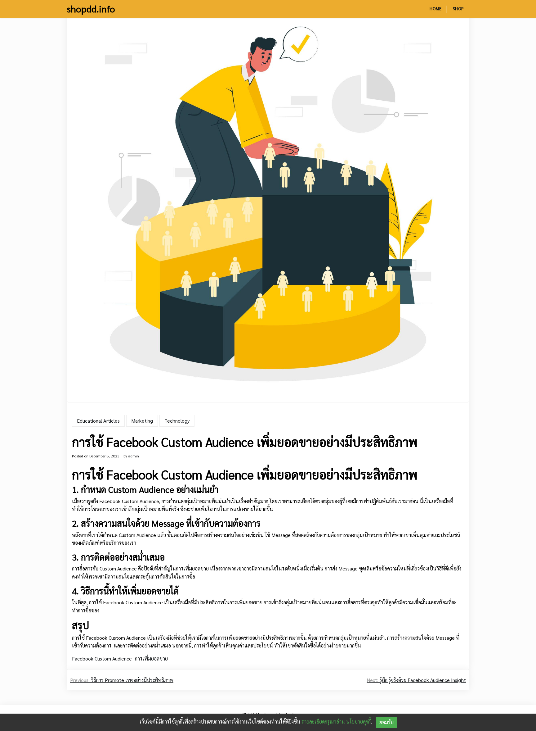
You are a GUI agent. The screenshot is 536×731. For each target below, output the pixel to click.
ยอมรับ (386, 722)
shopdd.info (91, 8)
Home (436, 8)
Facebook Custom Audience (102, 658)
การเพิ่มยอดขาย (151, 658)
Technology (177, 420)
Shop (458, 8)
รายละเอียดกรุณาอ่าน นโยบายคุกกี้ (336, 721)
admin (133, 456)
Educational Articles (98, 420)
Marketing (142, 420)
